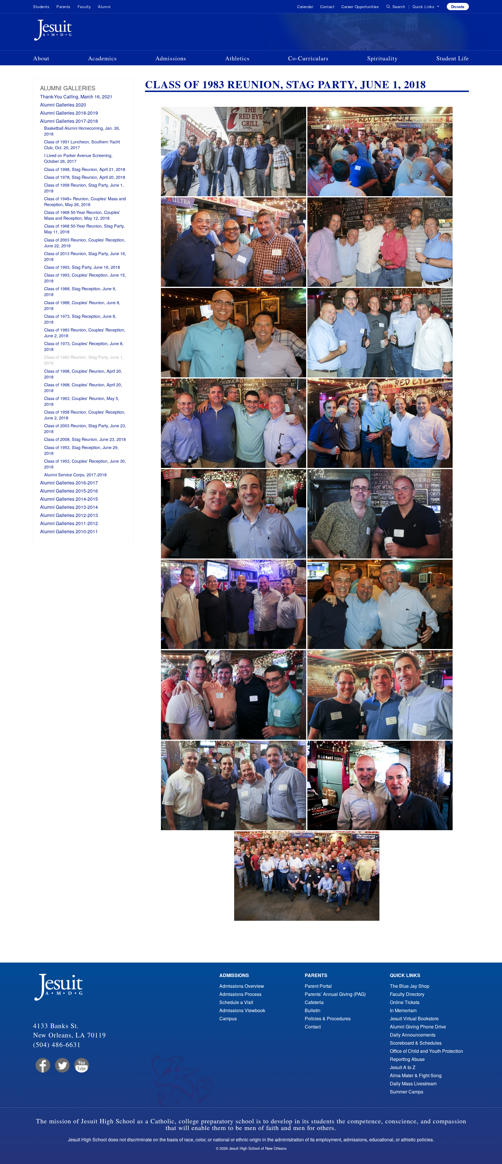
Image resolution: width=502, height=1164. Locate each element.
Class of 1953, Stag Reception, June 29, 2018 (81, 450)
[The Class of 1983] (306, 876)
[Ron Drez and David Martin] (233, 332)
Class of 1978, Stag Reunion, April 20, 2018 (84, 177)
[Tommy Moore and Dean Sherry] (233, 513)
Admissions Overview (241, 986)
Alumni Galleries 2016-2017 (69, 482)
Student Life (452, 58)
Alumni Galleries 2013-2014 (69, 507)
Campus (228, 1018)
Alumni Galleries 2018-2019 (69, 112)
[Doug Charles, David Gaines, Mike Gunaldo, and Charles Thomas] (233, 695)
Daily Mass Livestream (413, 1083)
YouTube (81, 1065)
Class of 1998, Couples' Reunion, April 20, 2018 (83, 374)
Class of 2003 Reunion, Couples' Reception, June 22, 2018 (84, 242)
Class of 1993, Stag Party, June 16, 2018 (82, 267)
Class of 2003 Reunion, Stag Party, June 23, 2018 (85, 428)
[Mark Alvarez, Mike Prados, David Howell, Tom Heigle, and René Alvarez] (380, 423)
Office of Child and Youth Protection (426, 1051)
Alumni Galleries (67, 88)
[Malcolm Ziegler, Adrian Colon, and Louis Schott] (380, 604)
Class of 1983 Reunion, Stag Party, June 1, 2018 (84, 360)
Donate (458, 6)
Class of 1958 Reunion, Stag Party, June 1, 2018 (84, 188)
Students (41, 6)
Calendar (305, 6)
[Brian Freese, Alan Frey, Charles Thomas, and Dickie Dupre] (233, 423)
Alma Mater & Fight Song (416, 1075)
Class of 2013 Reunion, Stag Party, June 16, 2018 (85, 256)
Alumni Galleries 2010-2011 (69, 531)
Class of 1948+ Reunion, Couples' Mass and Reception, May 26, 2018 (85, 201)
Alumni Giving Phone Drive (418, 1026)
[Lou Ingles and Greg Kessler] (380, 513)
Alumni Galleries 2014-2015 (69, 498)
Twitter (62, 1065)
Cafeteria (314, 1002)
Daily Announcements (412, 1034)
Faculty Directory (407, 994)
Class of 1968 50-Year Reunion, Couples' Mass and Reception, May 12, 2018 (82, 215)
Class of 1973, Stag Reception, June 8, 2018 (80, 319)
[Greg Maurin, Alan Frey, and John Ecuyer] (380, 695)
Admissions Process (240, 994)
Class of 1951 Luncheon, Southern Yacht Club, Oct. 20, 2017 (82, 144)
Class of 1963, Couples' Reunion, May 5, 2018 (81, 401)
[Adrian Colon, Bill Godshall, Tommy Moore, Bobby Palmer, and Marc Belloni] (380, 332)
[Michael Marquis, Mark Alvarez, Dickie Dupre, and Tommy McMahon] (233, 785)
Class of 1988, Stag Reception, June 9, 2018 (80, 291)
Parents (63, 6)
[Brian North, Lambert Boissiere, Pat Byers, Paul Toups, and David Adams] (233, 604)
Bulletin (312, 1010)
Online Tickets (404, 1002)
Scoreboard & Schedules (416, 1042)
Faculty (84, 6)
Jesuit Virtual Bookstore (414, 1018)
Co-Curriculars (308, 58)
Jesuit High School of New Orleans (73, 31)
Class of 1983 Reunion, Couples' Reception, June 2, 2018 (84, 332)
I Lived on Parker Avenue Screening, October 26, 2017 (78, 158)
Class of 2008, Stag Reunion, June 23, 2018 (85, 439)
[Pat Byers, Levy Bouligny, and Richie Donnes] (233, 242)
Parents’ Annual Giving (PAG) (335, 994)
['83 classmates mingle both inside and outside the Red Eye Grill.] (380, 151)
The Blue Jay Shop (409, 986)
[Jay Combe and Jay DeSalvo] (380, 785)
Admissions (170, 58)
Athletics (237, 58)
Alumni (104, 6)
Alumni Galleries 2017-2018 (69, 121)
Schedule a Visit (236, 1002)
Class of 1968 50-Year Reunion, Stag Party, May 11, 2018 (84, 229)
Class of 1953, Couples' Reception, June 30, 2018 (85, 464)
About (41, 58)
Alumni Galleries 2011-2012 (69, 523)
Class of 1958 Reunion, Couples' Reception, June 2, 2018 (84, 415)
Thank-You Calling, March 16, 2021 (76, 96)
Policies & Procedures (328, 1018)
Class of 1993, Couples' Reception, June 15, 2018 (85, 278)
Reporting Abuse (407, 1059)
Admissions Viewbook (242, 1010)
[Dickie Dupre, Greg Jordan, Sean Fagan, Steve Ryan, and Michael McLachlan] (380, 242)
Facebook (42, 1065)
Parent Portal (318, 986)
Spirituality (382, 58)
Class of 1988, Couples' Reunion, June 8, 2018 (82, 305)
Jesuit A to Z (402, 1067)
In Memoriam (403, 1010)
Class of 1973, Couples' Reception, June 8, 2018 (83, 346)
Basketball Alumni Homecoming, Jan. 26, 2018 (82, 131)
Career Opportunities (360, 6)
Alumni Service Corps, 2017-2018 (75, 474)
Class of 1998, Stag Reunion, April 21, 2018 (84, 169)
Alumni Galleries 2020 (63, 104)
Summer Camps (406, 1091)
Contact (327, 6)
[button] (426, 7)
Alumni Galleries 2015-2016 (69, 490)
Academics (102, 58)
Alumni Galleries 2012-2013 (69, 515)
